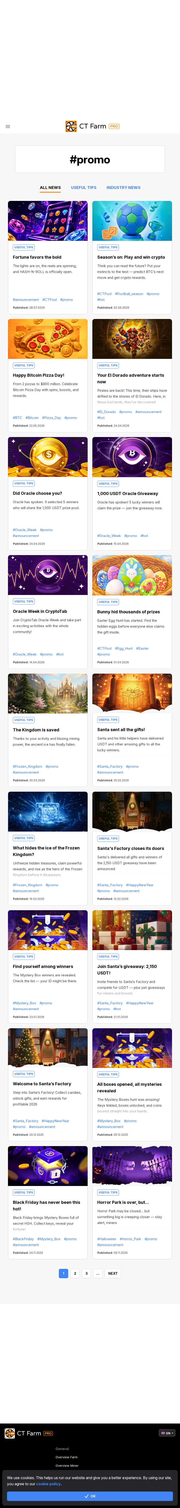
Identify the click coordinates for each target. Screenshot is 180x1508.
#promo (66, 299)
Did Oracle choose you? (37, 493)
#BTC (17, 417)
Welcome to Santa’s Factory (42, 1083)
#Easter (142, 648)
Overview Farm (67, 1457)
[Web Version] (111, 83)
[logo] (90, 126)
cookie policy (48, 1483)
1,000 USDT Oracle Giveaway (127, 493)
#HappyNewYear (140, 885)
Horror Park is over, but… (123, 1202)
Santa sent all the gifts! (121, 729)
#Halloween (106, 1239)
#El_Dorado (106, 412)
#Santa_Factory (110, 766)
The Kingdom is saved (36, 729)
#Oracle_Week (25, 530)
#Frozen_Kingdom (27, 766)
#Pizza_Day (51, 417)
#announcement (26, 299)
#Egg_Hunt (124, 648)
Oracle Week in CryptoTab (40, 611)
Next (113, 1273)
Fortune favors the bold (37, 257)
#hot (101, 299)
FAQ (24, 38)
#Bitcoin (32, 417)
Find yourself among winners (43, 966)
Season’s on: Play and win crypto (131, 257)
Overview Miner (67, 1465)
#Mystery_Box (24, 1003)
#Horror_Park (130, 1239)
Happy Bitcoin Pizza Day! (38, 375)
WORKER (28, 28)
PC (23, 18)
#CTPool (49, 299)
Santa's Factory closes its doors (130, 848)
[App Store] (68, 83)
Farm (20, 8)
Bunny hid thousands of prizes (128, 611)
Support (29, 48)
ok (93, 1496)
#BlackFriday (23, 1239)
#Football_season (129, 294)
